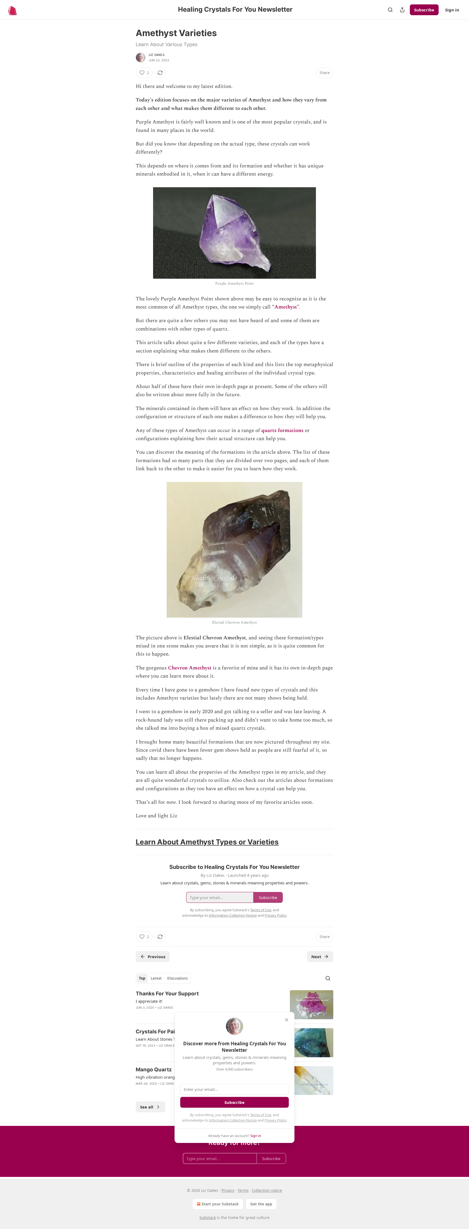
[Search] (390, 9)
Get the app (261, 1203)
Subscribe (424, 9)
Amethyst (285, 307)
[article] (234, 1004)
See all (146, 1107)
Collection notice (267, 1190)
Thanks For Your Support (167, 993)
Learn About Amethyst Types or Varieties (207, 842)
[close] (286, 1019)
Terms (243, 1190)
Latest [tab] (156, 978)
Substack (207, 1217)
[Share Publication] (402, 9)
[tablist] (163, 978)
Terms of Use (260, 1114)
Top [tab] (142, 978)
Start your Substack (220, 1203)
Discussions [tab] (177, 978)
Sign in (452, 9)
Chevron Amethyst (189, 668)
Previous (156, 956)
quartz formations (282, 430)
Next (316, 956)
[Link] (128, 842)
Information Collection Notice (233, 1120)
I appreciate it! (149, 1001)
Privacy (227, 1190)
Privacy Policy (275, 1120)
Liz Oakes (156, 55)
